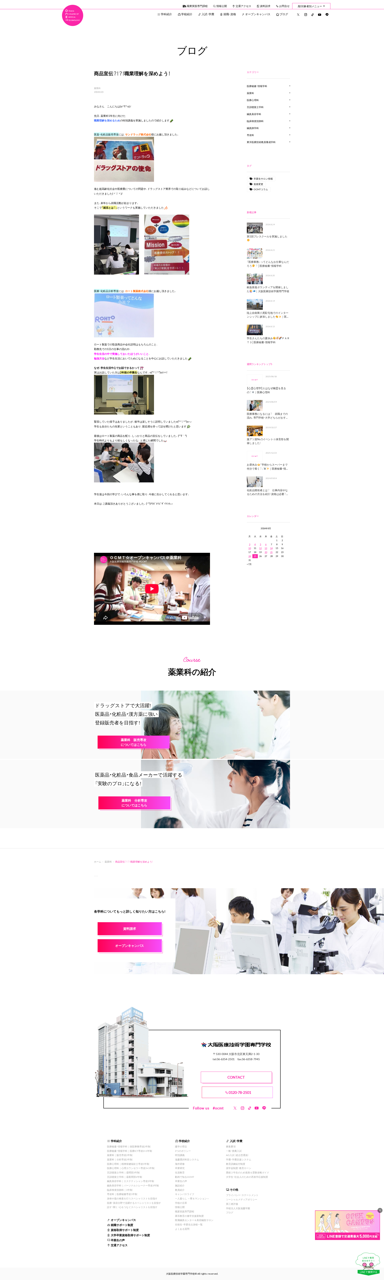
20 (266, 552)
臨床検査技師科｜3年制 (119, 1190)
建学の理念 (181, 1146)
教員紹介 (180, 1190)
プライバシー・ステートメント (242, 1195)
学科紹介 (166, 14)
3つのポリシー (183, 1151)
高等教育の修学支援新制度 (189, 1216)
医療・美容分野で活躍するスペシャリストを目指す (134, 1203)
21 (271, 552)
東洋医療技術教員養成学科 (261, 142)
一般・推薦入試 (234, 1151)
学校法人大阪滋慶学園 (238, 1208)
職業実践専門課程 (197, 6)
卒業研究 (180, 1168)
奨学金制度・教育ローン (238, 1168)
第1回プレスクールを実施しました (267, 236)
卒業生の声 (118, 1240)
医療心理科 (253, 100)
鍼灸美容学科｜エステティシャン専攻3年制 (130, 1181)
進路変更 (258, 184)
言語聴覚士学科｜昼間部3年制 (123, 1172)
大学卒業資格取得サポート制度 (130, 1235)
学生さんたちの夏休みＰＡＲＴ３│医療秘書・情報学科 (268, 340)
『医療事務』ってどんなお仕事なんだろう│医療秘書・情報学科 (268, 264)
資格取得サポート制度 (125, 1230)
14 (271, 548)
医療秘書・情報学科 (257, 86)
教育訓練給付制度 (235, 1164)
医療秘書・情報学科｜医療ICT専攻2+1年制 (129, 1151)
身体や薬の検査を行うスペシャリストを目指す (132, 1198)
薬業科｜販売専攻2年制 (119, 1155)
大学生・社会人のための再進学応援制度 (247, 1177)
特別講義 (180, 1155)
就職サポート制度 (122, 1225)
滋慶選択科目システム (187, 1159)
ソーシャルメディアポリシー (241, 1199)
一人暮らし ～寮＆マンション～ (192, 1198)
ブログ (284, 14)
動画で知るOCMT (184, 1177)
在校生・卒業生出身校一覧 (189, 1224)
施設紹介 (180, 1185)
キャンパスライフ (184, 1194)
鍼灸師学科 (253, 128)
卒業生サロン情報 (263, 178)
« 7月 (249, 564)
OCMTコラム (261, 189)
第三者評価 (232, 1204)
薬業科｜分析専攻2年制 (119, 1159)
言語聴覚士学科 (255, 107)
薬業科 (97, 88)
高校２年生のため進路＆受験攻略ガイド (247, 1172)
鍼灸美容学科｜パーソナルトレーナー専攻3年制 (133, 1185)
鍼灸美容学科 (254, 114)
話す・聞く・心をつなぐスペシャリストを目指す (132, 1207)
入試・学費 (208, 14)
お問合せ (284, 6)
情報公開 (221, 6)
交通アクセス (243, 6)
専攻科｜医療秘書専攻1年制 (122, 1194)
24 (249, 556)
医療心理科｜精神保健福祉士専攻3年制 (128, 1164)
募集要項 (231, 1146)
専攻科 (250, 135)
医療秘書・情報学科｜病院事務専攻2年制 (128, 1146)
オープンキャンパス (257, 14)
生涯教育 (180, 1172)
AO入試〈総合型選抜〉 (237, 1155)
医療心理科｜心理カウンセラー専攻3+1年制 (130, 1168)
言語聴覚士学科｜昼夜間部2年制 (124, 1177)
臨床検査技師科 (255, 121)
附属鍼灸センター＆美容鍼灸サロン (194, 1220)
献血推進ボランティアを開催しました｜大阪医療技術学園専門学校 (268, 289)
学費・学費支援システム (238, 1159)
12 (260, 548)
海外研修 (180, 1164)
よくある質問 (182, 1229)
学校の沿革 (181, 1203)
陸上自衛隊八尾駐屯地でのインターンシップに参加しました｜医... (267, 315)
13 (266, 548)
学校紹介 (186, 14)
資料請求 (265, 6)
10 (249, 548)
